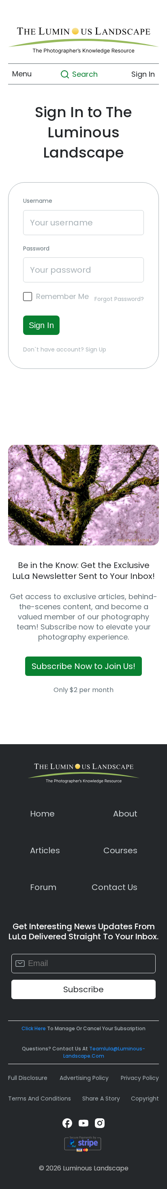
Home (42, 813)
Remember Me (62, 296)
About (125, 813)
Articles (45, 850)
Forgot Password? (119, 299)
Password (36, 249)
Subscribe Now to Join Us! (83, 666)
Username (37, 201)
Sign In (143, 74)
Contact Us (114, 887)
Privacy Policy (140, 1078)
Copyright (145, 1098)
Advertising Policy (84, 1078)
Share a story (101, 1098)
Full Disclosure (27, 1078)
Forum (43, 887)
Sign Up (96, 349)
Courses (120, 850)
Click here (33, 1028)
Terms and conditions (39, 1098)
